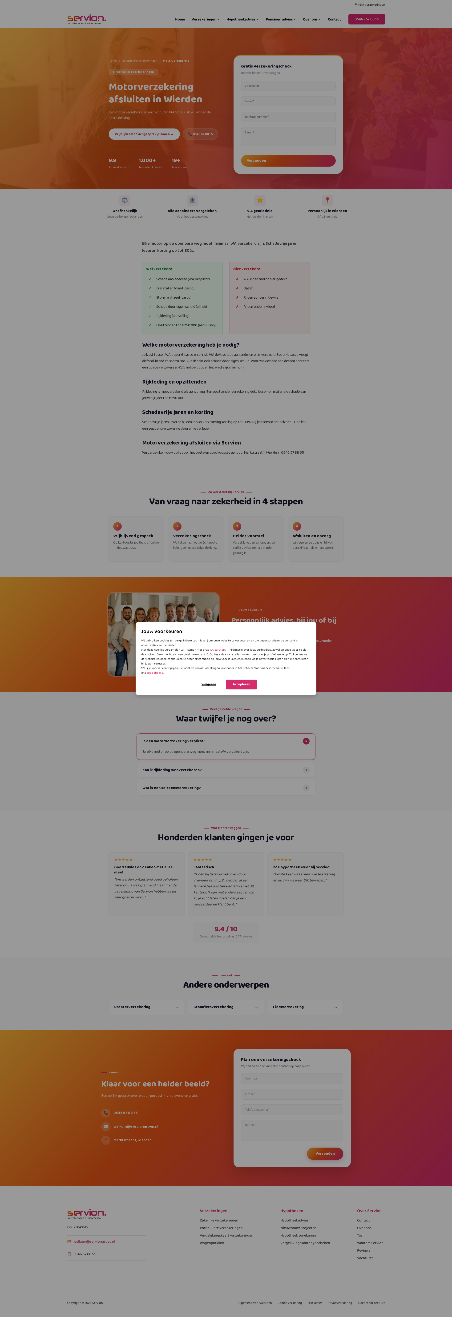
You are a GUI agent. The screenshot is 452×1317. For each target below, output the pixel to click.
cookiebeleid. (155, 672)
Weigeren (209, 684)
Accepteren (241, 684)
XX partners (218, 649)
